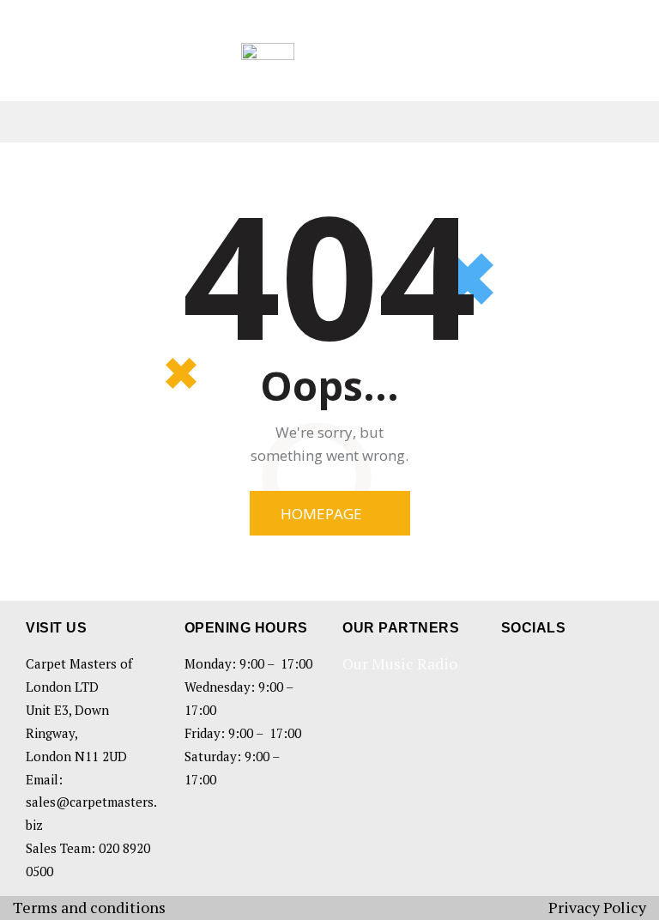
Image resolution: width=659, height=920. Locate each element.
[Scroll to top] (624, 885)
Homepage (321, 514)
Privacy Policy (597, 907)
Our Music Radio (399, 663)
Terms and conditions (89, 907)
